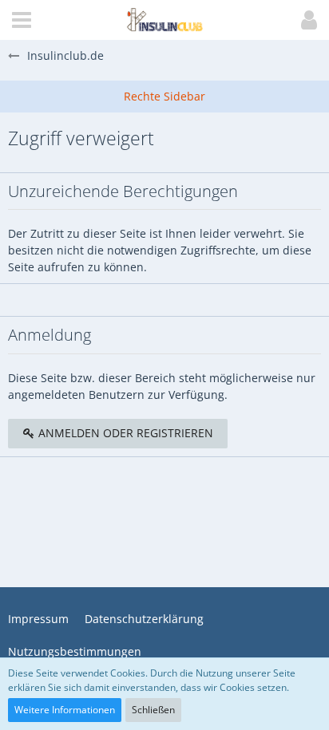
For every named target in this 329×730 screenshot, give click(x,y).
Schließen (153, 709)
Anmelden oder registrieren (124, 432)
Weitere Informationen (64, 709)
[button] (21, 20)
